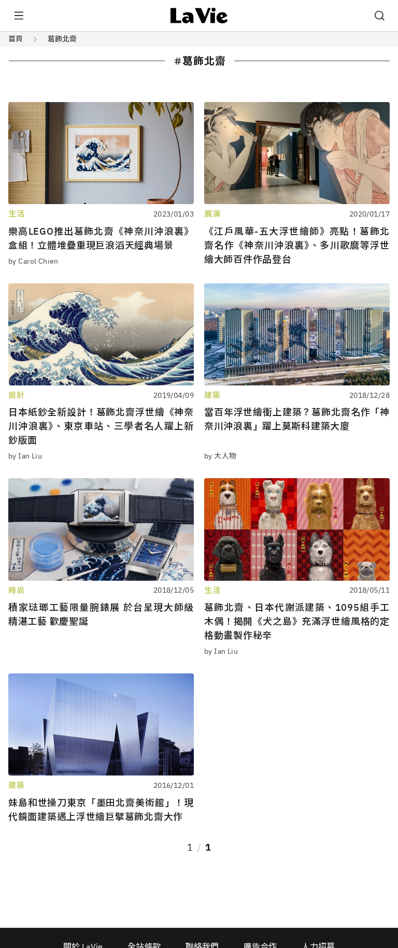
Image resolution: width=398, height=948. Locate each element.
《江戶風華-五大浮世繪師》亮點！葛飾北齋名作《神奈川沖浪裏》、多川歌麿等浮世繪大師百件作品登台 (297, 245)
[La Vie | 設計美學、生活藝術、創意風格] (199, 15)
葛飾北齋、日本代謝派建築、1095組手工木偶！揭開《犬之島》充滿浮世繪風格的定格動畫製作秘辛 (297, 621)
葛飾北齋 (62, 39)
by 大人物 (220, 456)
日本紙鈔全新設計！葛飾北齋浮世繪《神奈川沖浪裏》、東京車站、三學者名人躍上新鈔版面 (101, 426)
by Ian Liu (25, 456)
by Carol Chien (33, 261)
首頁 (15, 39)
